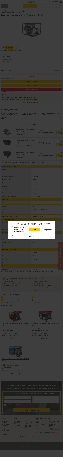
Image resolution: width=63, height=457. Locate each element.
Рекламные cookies (18, 229)
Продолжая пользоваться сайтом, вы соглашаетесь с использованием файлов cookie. (33, 235)
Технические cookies (19, 231)
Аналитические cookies (19, 227)
